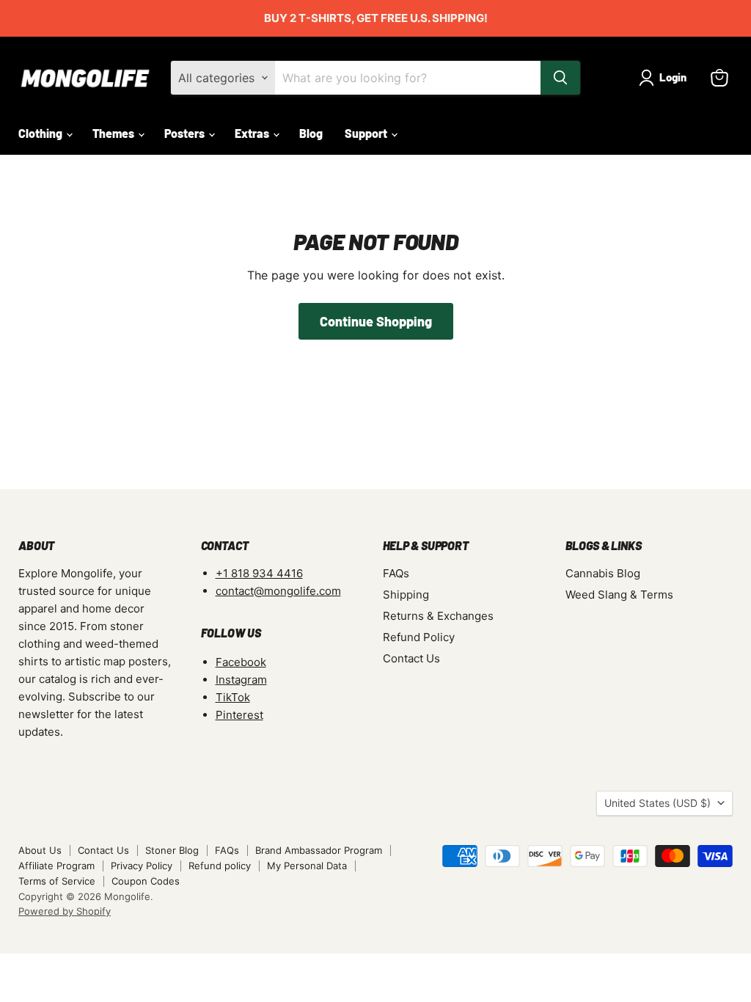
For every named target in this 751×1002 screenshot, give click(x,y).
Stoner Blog (172, 850)
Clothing (41, 133)
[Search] (560, 78)
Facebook (241, 662)
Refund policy (219, 865)
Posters (185, 133)
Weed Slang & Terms (619, 594)
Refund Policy (419, 637)
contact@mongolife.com (278, 591)
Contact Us (411, 658)
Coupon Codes (145, 881)
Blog (311, 133)
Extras (253, 133)
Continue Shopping (376, 321)
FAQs (396, 573)
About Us (40, 850)
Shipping (406, 594)
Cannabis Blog (602, 573)
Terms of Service (56, 881)
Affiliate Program (56, 865)
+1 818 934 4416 (259, 573)
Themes (114, 133)
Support (367, 133)
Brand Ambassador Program (318, 850)
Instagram (241, 680)
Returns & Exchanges (438, 616)
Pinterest (239, 715)
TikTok (233, 697)
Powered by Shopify (64, 911)
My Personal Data (307, 865)
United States (657, 803)
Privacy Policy (141, 865)
